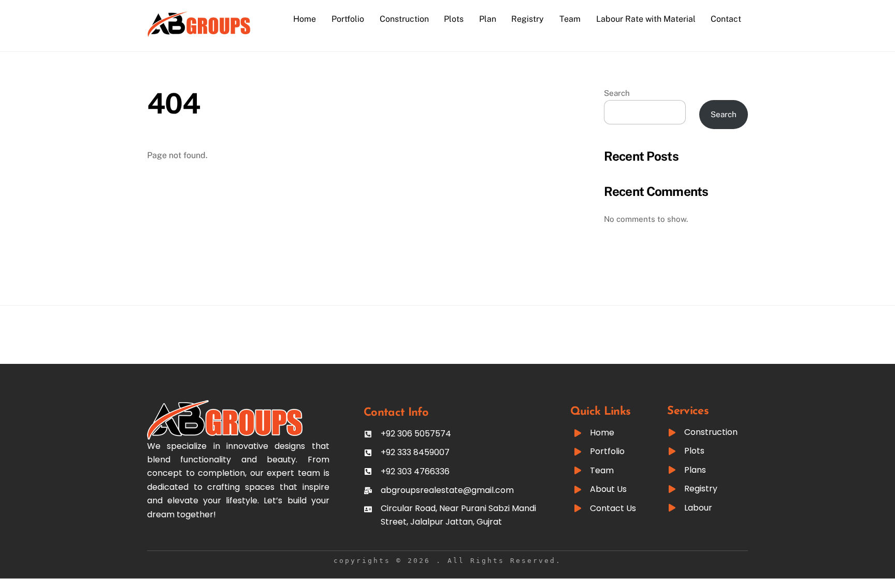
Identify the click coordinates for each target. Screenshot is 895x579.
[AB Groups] (199, 32)
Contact (726, 19)
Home (304, 19)
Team (570, 19)
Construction (404, 19)
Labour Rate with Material (646, 19)
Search (617, 93)
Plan (487, 19)
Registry (527, 19)
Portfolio (347, 19)
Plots (454, 19)
